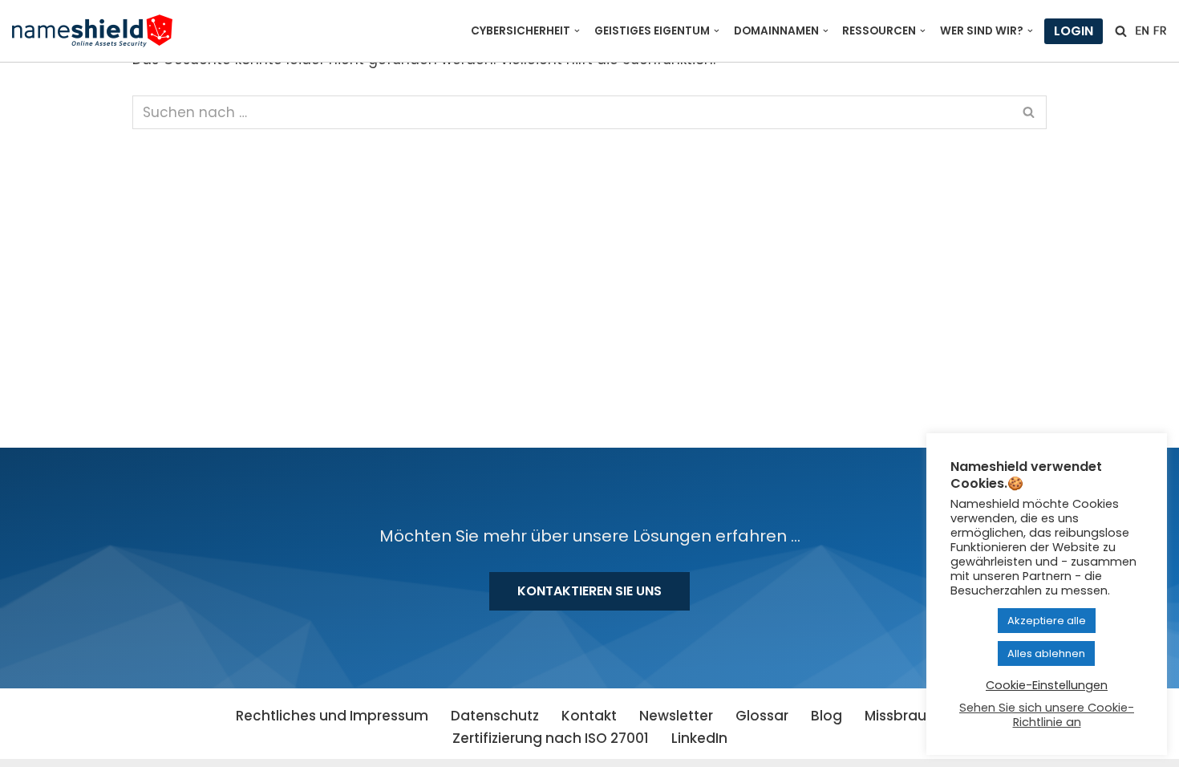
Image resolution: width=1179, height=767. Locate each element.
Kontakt (589, 715)
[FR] (1160, 30)
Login (1073, 31)
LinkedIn (699, 738)
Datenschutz (495, 715)
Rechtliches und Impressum (332, 715)
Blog (826, 715)
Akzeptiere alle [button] (1046, 620)
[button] (577, 31)
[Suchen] (1121, 31)
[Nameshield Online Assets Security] (92, 30)
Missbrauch (904, 715)
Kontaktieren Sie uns (589, 591)
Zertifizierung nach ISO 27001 (550, 738)
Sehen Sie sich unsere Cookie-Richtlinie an (1046, 714)
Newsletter (676, 715)
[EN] (1142, 30)
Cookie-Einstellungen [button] (1047, 685)
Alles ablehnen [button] (1046, 653)
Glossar (761, 715)
